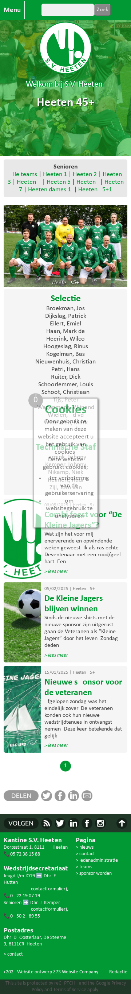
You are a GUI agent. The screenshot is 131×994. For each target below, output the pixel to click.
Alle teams (23, 174)
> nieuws (85, 847)
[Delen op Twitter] (48, 800)
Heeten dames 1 (49, 190)
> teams (84, 867)
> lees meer (56, 571)
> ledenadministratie (97, 860)
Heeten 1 (55, 174)
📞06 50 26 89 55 (22, 916)
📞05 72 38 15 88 (22, 854)
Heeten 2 (85, 174)
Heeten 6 (86, 182)
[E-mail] (88, 800)
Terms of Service (69, 990)
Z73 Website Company (75, 972)
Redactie (118, 972)
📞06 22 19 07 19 (22, 896)
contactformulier (48, 889)
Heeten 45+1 (95, 190)
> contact (13, 954)
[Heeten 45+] (65, 246)
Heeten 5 (59, 182)
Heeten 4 (29, 182)
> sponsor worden (94, 873)
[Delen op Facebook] (61, 800)
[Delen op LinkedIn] (75, 800)
